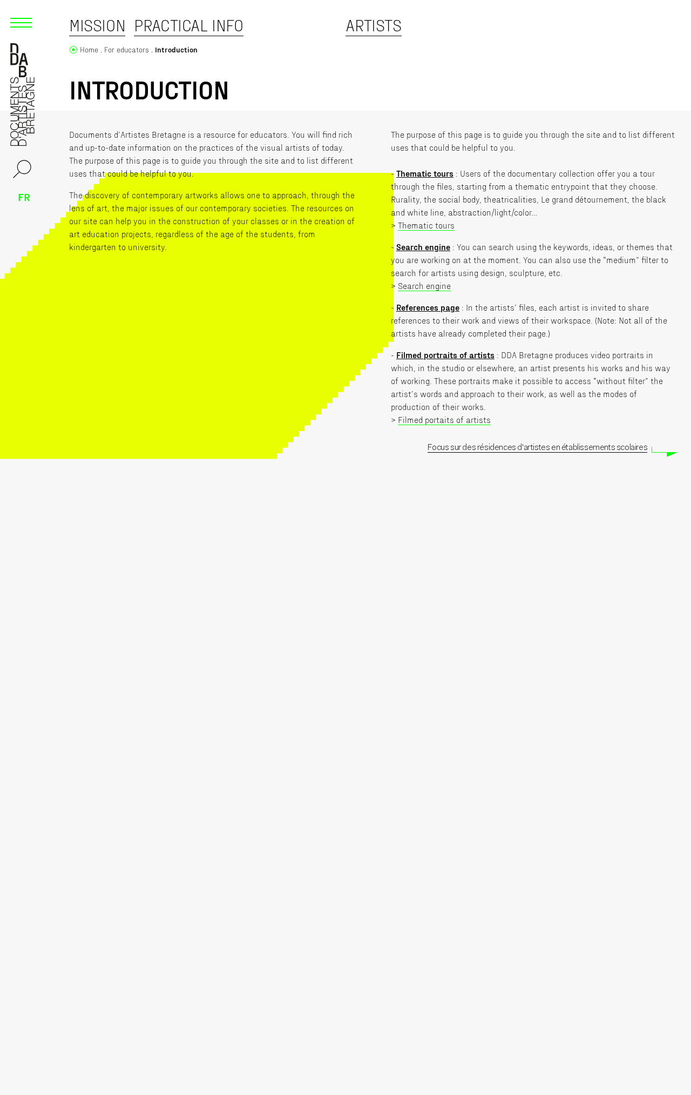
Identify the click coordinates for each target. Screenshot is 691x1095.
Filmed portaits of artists (444, 419)
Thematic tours (426, 225)
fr (24, 196)
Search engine (424, 285)
